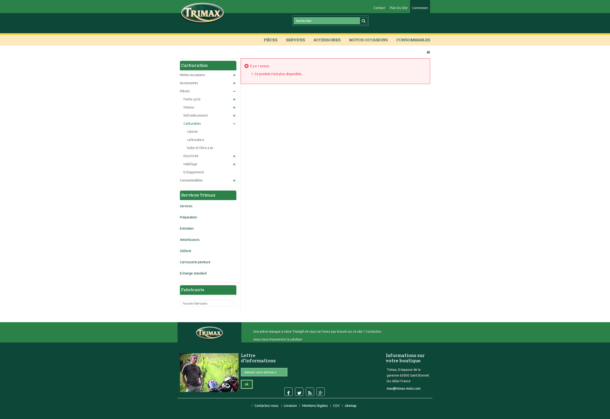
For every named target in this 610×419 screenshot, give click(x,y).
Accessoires (327, 40)
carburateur (195, 140)
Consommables (413, 40)
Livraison (291, 406)
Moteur (188, 107)
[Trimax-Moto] (202, 12)
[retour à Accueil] (428, 52)
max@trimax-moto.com (404, 388)
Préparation (188, 217)
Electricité (190, 156)
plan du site (399, 8)
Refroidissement (195, 115)
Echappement (193, 172)
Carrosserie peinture (195, 262)
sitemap (350, 406)
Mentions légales (315, 406)
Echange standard (193, 273)
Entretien (187, 228)
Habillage (190, 164)
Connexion (420, 8)
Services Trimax (198, 195)
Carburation (192, 123)
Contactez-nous (266, 406)
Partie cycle (192, 99)
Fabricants (192, 290)
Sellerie (185, 251)
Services (295, 40)
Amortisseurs (190, 240)
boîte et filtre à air (200, 148)
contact (379, 8)
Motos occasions (368, 40)
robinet (192, 132)
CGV (336, 406)
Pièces (270, 40)
